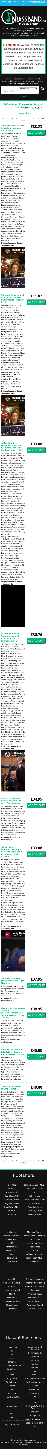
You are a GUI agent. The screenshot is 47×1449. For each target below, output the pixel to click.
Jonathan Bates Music (11, 1235)
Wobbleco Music (35, 1297)
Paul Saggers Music (34, 1258)
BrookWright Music (12, 1207)
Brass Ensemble (18, 81)
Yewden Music (34, 1308)
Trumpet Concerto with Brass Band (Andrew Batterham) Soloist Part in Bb (13, 298)
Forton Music (34, 1203)
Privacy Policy (23, 1442)
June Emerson (12, 1239)
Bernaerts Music (12, 1199)
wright (12, 1385)
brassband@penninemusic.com (25, 35)
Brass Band (6, 81)
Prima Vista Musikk (12, 1290)
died (12, 1374)
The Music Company (35, 1279)
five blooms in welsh (35, 1382)
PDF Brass (34, 1261)
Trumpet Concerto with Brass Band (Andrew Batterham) (13, 128)
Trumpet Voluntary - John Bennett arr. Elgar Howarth (12, 980)
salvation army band (12, 1365)
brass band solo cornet (35, 1378)
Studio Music (12, 1305)
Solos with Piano (15, 83)
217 (12, 1402)
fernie (12, 1358)
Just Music (11, 1243)
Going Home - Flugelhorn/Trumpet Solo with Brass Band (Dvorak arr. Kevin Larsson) (11, 852)
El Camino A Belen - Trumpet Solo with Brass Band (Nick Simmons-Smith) (10, 637)
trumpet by (12, 1347)
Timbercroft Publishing (35, 1283)
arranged (35, 1356)
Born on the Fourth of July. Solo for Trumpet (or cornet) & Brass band (13, 1052)
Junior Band (30, 81)
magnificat (12, 1406)
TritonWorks (35, 1290)
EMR (35, 1192)
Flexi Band (39, 81)
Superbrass (12, 1308)
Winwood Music (35, 1294)
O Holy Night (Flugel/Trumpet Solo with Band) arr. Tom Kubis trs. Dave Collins (12, 446)
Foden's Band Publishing (35, 1199)
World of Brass (34, 1301)
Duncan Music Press (35, 1188)
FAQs (31, 1442)
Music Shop (35, 1239)
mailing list (17, 28)
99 (12, 1389)
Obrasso (34, 1250)
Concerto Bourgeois (34, 1419)
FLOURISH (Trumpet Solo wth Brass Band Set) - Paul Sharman (11, 800)
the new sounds (35, 1353)
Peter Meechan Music (11, 1283)
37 (35, 1397)
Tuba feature (12, 1382)
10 (43, 119)
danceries (12, 1362)
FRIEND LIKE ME (12, 1397)
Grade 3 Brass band (34, 1423)
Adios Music (12, 1185)
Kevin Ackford (12, 1250)
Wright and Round (35, 1305)
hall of (34, 1426)
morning (35, 1367)
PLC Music (12, 1286)
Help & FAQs (23, 96)
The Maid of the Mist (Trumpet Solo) (11, 1087)
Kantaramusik (12, 1246)
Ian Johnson (12, 1232)
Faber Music (34, 1196)
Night (34, 1374)
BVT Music (11, 1210)
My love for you (12, 1424)
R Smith (12, 1294)
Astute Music (12, 1192)
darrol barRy (12, 1369)
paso (12, 1354)
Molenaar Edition (34, 1232)
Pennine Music (11, 1279)
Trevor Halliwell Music (34, 1286)
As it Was (35, 1411)
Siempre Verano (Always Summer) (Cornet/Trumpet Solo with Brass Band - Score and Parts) (13, 1013)
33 (35, 1371)
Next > (23, 121)
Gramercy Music (35, 1210)
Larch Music (12, 1261)
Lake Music (12, 1258)
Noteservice (35, 1246)
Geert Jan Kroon (35, 1207)
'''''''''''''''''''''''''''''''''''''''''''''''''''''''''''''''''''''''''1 (15, 1420)
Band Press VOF (12, 1196)
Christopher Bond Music (34, 1185)
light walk (34, 1393)
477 (12, 1409)
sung (35, 1402)
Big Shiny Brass (12, 1203)
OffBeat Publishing (34, 1254)
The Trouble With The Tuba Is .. (34, 1407)
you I (12, 1413)
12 (12, 1350)
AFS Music (12, 1188)
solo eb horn (34, 1389)
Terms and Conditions (9, 1442)
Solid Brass (12, 1297)
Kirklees (11, 1254)
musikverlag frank (35, 1243)
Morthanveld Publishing (34, 1235)
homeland (12, 1393)
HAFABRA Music (35, 1214)
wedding (35, 1364)
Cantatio (12, 1214)
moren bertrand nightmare (35, 1348)
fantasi (35, 1385)
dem (12, 1417)
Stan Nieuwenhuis (12, 1301)
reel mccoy (34, 1360)
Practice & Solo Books (30, 83)
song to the (12, 1378)
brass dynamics (35, 1415)
